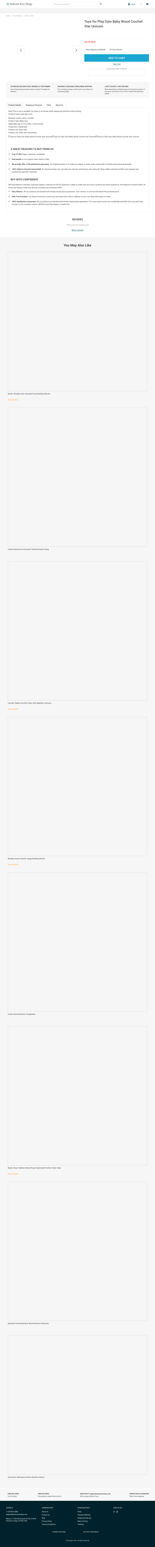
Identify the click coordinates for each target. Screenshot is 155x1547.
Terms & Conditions (49, 1524)
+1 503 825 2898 (12, 1512)
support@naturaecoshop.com (16, 1514)
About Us (45, 1512)
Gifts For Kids (29, 16)
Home (8, 16)
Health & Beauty (118, 10)
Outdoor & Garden (89, 10)
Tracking (81, 1524)
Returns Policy (83, 1521)
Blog (43, 1518)
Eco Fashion (144, 10)
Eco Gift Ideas (33, 10)
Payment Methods (84, 1515)
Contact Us (46, 1515)
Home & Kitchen (60, 10)
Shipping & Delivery (84, 1518)
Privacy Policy (47, 1521)
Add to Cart (116, 58)
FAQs (79, 1512)
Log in (133, 4)
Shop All (9, 10)
